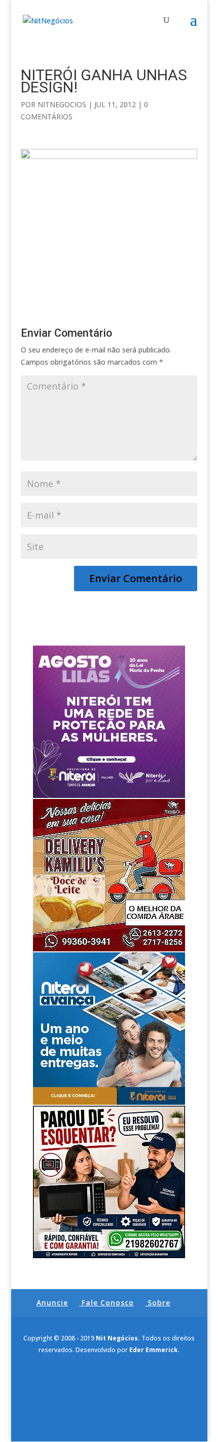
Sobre (159, 1302)
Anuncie (52, 1302)
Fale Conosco (108, 1302)
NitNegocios (62, 104)
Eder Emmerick (153, 1349)
